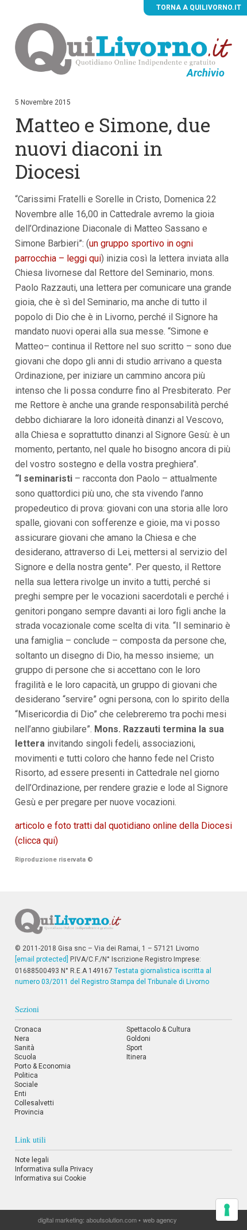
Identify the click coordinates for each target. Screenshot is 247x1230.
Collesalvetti (34, 1103)
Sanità (24, 1048)
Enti (20, 1094)
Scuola (25, 1057)
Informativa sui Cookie (50, 1178)
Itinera (136, 1057)
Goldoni (138, 1039)
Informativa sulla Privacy (54, 1169)
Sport (134, 1048)
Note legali (32, 1160)
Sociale (26, 1085)
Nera (21, 1039)
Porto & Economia (42, 1066)
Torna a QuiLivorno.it (198, 7)
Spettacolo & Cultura (158, 1029)
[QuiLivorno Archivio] (123, 48)
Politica (26, 1075)
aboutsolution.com (111, 1219)
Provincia (29, 1112)
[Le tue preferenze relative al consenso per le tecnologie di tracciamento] (227, 1210)
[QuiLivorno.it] (124, 926)
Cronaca (27, 1029)
